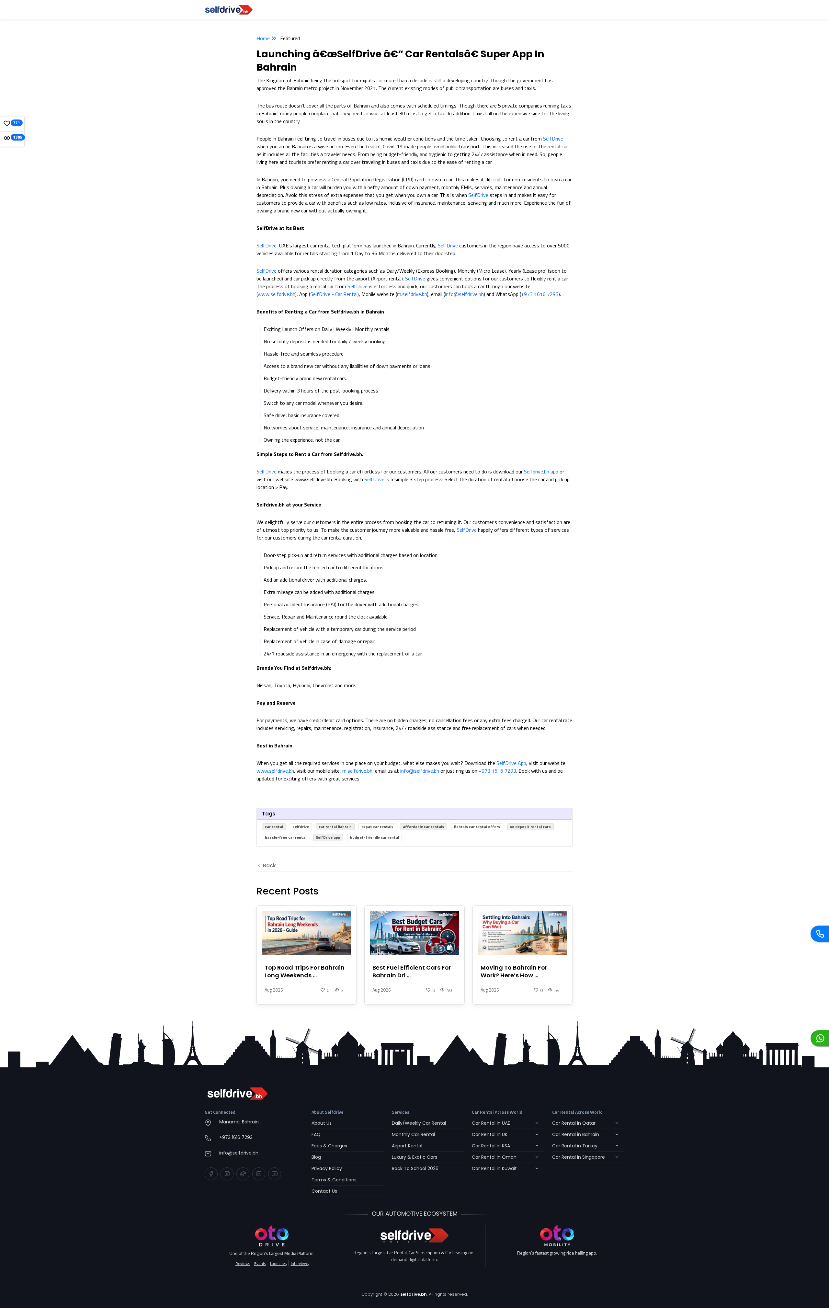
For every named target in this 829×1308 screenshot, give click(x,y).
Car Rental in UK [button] (489, 1134)
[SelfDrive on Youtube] (274, 1173)
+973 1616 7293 (540, 294)
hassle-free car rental (285, 837)
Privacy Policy (327, 1168)
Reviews (242, 1263)
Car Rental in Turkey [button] (574, 1146)
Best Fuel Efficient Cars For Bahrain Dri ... (411, 971)
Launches (278, 1263)
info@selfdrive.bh (464, 294)
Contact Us (324, 1191)
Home (263, 38)
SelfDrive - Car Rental (334, 294)
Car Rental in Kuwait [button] (494, 1168)
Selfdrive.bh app (541, 471)
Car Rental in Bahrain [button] (575, 1134)
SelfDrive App (511, 763)
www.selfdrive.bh (276, 294)
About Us (322, 1123)
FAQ (316, 1134)
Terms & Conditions (334, 1180)
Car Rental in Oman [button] (494, 1157)
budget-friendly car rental (374, 837)
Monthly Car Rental (413, 1134)
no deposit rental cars (530, 827)
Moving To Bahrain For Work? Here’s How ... (514, 971)
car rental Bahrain (335, 827)
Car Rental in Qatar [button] (574, 1123)
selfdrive (300, 827)
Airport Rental (407, 1146)
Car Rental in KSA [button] (491, 1146)
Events (260, 1263)
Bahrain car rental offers (477, 827)
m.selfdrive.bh (412, 294)
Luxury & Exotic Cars (414, 1157)
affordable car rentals (423, 827)
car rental (274, 827)
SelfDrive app (328, 837)
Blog (316, 1157)
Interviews (300, 1263)
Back (269, 865)
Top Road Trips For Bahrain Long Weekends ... (305, 971)
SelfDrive (553, 138)
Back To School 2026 (415, 1168)
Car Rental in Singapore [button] (578, 1157)
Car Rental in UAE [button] (491, 1123)
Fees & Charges (329, 1146)
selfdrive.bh (413, 1294)
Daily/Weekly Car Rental (419, 1123)
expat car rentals (377, 827)
